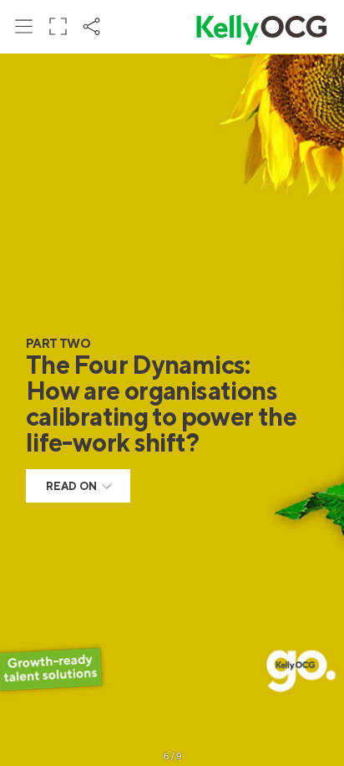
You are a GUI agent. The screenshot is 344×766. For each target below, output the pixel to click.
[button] (24, 26)
